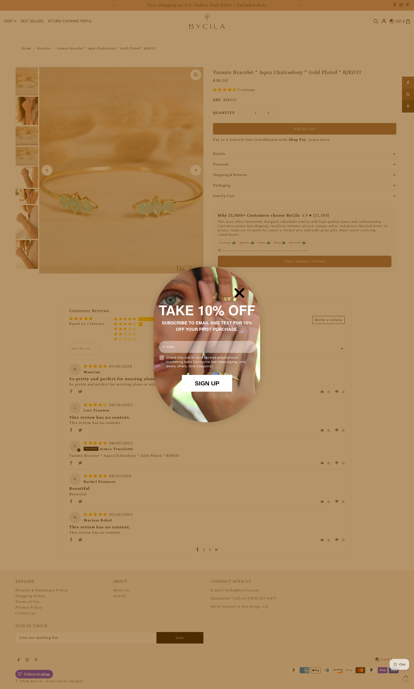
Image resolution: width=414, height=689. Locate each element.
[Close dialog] (239, 293)
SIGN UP (207, 383)
